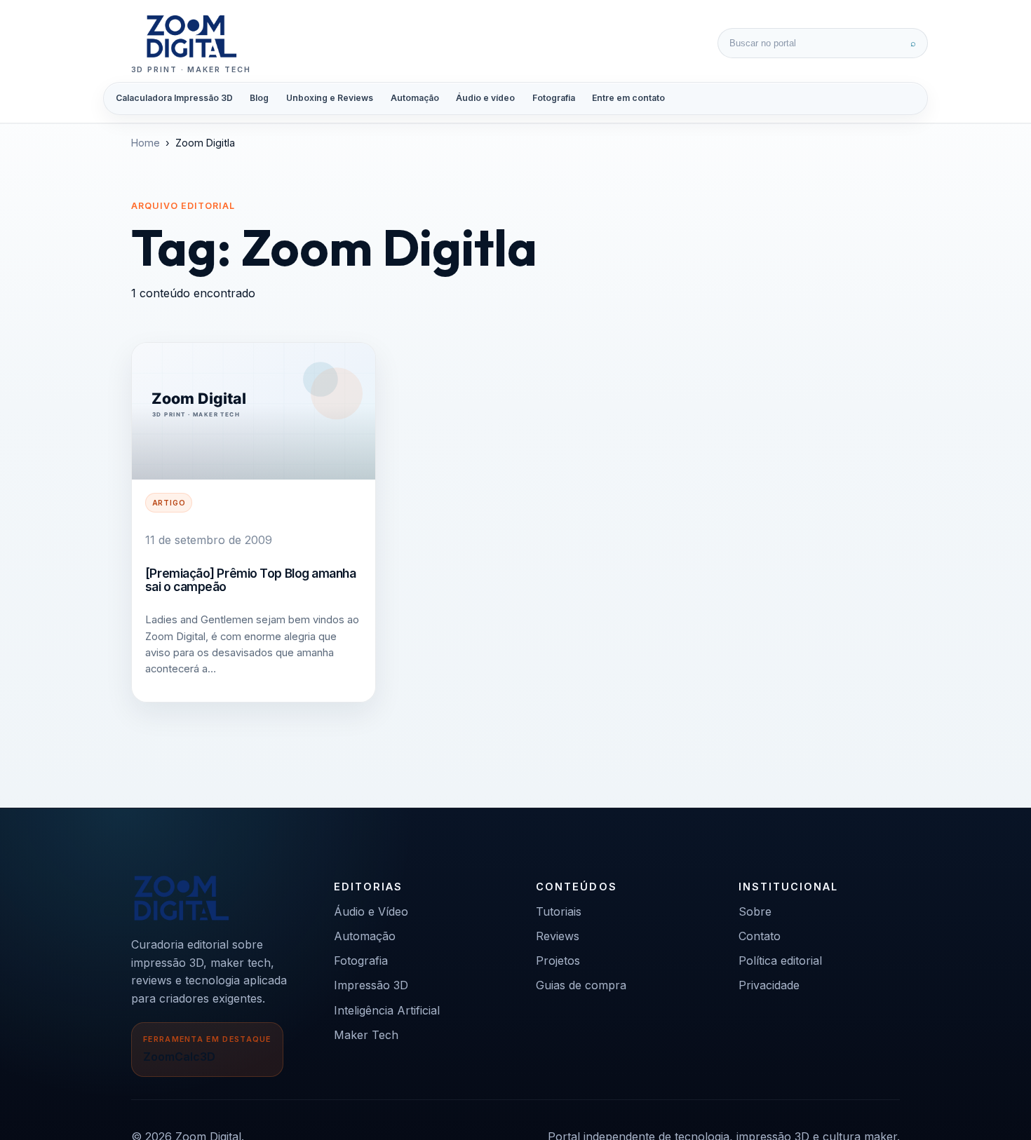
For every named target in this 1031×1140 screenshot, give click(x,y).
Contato (760, 936)
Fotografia (553, 98)
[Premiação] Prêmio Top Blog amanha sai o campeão (250, 580)
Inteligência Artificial (387, 1010)
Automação (415, 98)
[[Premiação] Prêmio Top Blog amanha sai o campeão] (253, 411)
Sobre (755, 911)
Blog (259, 98)
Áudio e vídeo (485, 98)
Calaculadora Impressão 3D (174, 98)
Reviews (557, 936)
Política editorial (780, 961)
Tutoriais (558, 911)
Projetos (558, 961)
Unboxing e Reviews (329, 98)
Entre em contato (628, 98)
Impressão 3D (371, 985)
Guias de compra (581, 985)
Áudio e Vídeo (371, 911)
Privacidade (769, 985)
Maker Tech (366, 1035)
